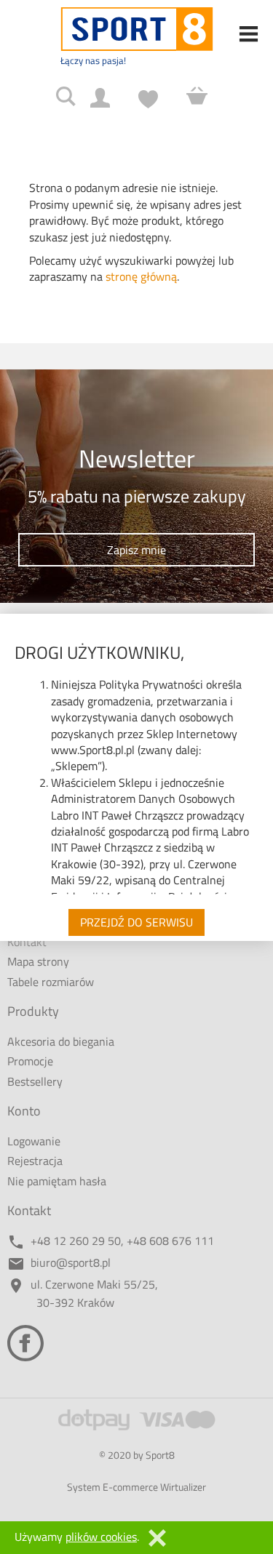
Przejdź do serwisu (136, 922)
